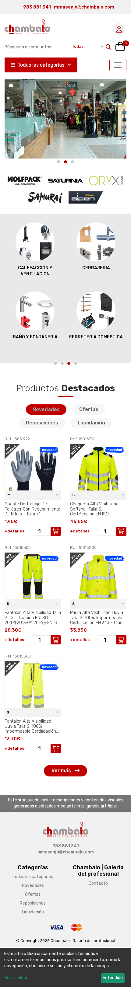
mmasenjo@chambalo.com (84, 7)
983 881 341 (37, 7)
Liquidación (91, 423)
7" (9, 495)
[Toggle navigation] (117, 65)
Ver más (61, 770)
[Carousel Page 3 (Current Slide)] (72, 162)
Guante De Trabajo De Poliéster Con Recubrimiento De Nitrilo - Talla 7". (32, 509)
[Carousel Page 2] (65, 162)
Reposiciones (42, 423)
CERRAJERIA (96, 267)
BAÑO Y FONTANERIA (35, 337)
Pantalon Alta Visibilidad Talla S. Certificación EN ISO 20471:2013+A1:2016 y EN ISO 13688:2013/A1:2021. (33, 617)
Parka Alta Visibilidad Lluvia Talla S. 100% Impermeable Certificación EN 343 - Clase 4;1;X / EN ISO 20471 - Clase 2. (97, 617)
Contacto (98, 883)
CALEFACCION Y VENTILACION (35, 271)
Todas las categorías (41, 65)
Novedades (46, 409)
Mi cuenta (119, 29)
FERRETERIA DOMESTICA (96, 337)
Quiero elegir (16, 977)
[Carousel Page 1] (59, 162)
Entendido (113, 977)
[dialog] (65, 967)
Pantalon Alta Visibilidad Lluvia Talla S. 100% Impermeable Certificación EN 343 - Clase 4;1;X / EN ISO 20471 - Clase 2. (33, 726)
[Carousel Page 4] (75, 363)
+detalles (14, 531)
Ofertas (88, 409)
